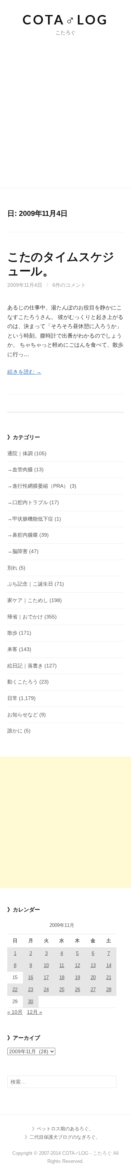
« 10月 (15, 1012)
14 (108, 965)
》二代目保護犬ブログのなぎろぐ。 (62, 1137)
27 (93, 989)
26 (77, 989)
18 (61, 977)
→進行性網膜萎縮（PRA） (37, 486)
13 (93, 965)
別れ (12, 568)
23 (30, 989)
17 (46, 977)
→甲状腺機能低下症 (30, 519)
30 (30, 1001)
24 (46, 989)
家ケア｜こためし (27, 600)
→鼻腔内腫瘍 (22, 535)
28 (108, 989)
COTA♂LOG (65, 19)
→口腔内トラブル (27, 502)
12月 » (34, 1012)
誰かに (15, 731)
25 (61, 989)
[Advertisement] (65, 106)
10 (46, 965)
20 (93, 977)
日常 (12, 698)
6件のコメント (69, 285)
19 (77, 977)
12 (77, 965)
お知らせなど (22, 715)
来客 (12, 649)
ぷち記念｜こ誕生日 (30, 584)
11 (61, 965)
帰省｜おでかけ (25, 617)
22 (14, 989)
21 (108, 977)
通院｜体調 (20, 453)
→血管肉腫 (20, 469)
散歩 (12, 633)
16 (30, 977)
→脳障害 (17, 551)
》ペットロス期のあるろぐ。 (63, 1128)
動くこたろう (22, 682)
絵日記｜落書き (25, 666)
